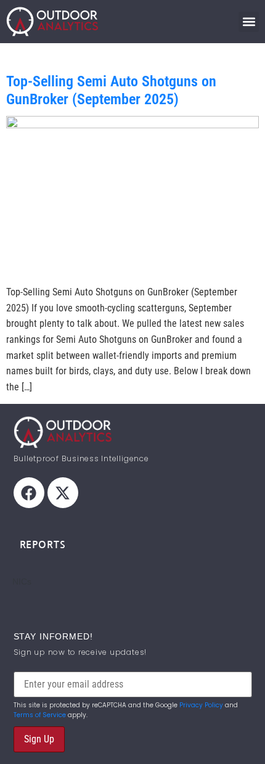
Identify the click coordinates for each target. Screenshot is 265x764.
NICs (21, 581)
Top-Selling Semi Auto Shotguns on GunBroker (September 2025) (111, 90)
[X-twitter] (62, 492)
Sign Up (39, 739)
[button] (248, 22)
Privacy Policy (201, 705)
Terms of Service (40, 715)
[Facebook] (29, 492)
